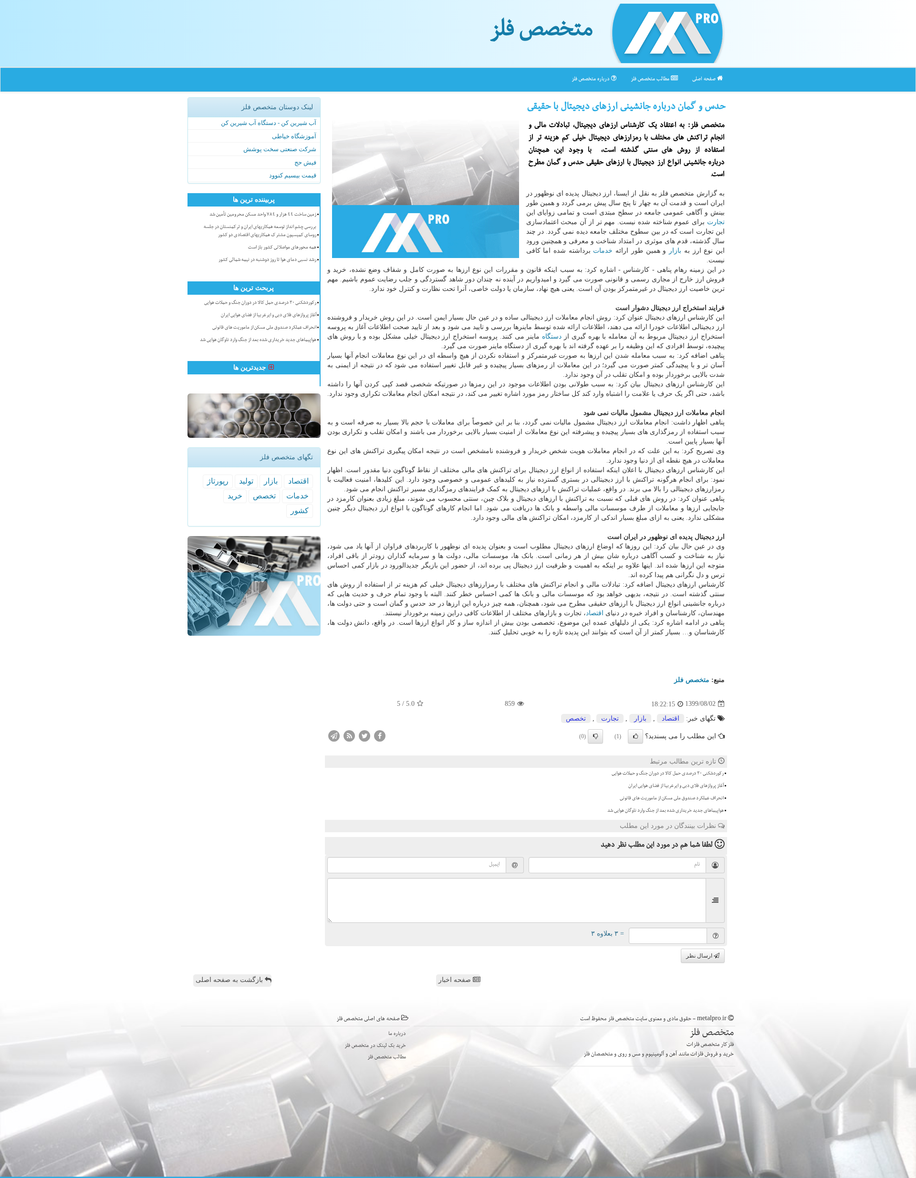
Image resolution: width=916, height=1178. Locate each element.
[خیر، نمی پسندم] (595, 736)
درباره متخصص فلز (591, 79)
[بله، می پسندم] (635, 736)
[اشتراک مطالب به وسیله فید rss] (349, 735)
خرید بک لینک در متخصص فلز (375, 1046)
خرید (235, 496)
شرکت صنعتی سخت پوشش (279, 149)
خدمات (603, 250)
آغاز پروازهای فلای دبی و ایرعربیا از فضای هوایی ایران (676, 786)
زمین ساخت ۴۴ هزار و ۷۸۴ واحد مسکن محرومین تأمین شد (262, 215)
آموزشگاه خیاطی (294, 136)
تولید (246, 481)
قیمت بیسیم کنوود (292, 175)
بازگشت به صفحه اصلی (230, 979)
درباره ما (397, 1034)
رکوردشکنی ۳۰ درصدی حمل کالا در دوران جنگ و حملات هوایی (668, 774)
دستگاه (552, 336)
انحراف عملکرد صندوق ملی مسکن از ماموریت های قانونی (672, 799)
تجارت (716, 222)
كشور (300, 510)
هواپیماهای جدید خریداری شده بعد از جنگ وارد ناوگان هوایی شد (665, 811)
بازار (675, 250)
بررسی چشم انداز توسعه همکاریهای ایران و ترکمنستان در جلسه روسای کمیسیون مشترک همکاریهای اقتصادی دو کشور (260, 231)
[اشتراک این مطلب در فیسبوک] (379, 735)
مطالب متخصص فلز (651, 79)
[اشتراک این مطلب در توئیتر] (364, 735)
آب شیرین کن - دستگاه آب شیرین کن (268, 122)
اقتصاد (595, 613)
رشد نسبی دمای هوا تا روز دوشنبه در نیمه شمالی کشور (267, 260)
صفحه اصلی (704, 79)
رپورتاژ (218, 481)
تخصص (576, 718)
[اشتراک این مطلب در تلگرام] (334, 735)
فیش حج (305, 162)
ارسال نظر (700, 955)
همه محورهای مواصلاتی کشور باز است (282, 248)
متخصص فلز (541, 32)
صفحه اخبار (455, 979)
